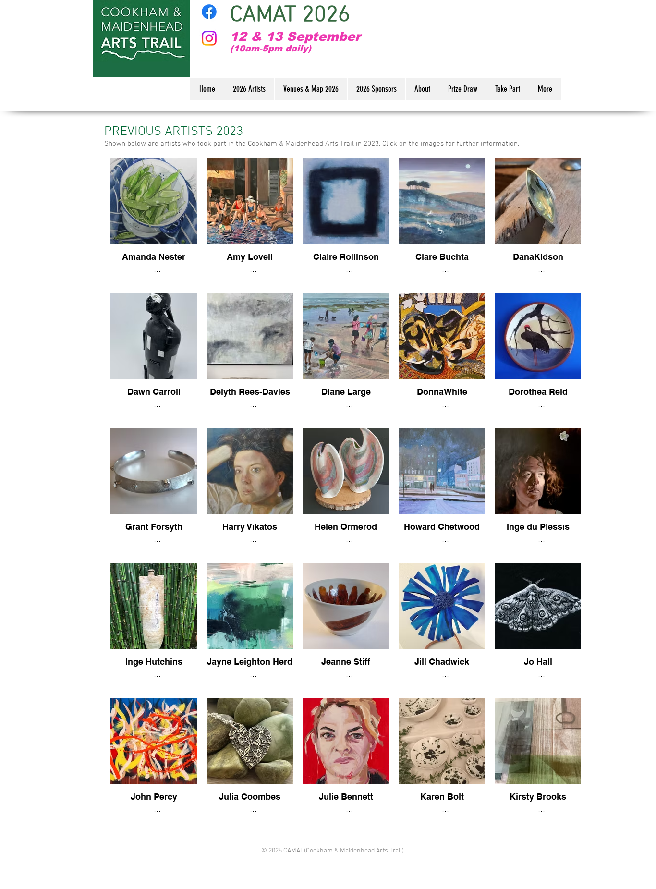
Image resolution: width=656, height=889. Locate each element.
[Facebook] (209, 12)
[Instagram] (209, 38)
